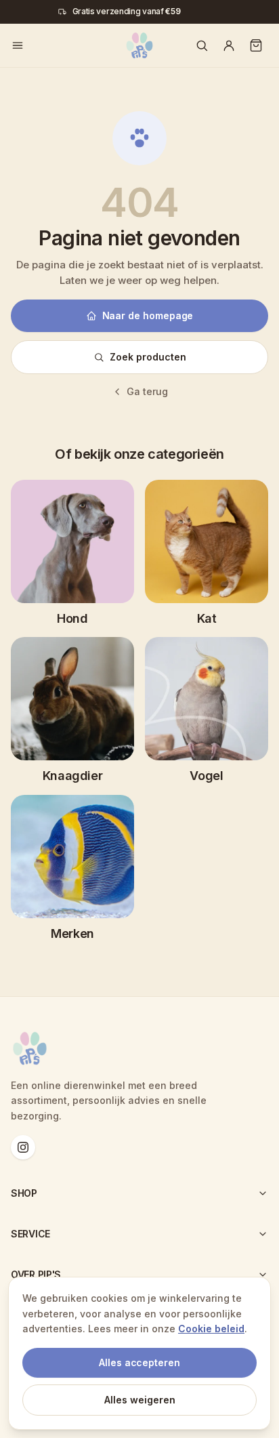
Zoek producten (148, 357)
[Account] (229, 45)
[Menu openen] (17, 45)
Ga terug (147, 391)
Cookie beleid (211, 1328)
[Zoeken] (202, 45)
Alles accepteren (139, 1362)
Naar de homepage (148, 315)
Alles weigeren (139, 1399)
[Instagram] (23, 1147)
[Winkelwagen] (256, 45)
